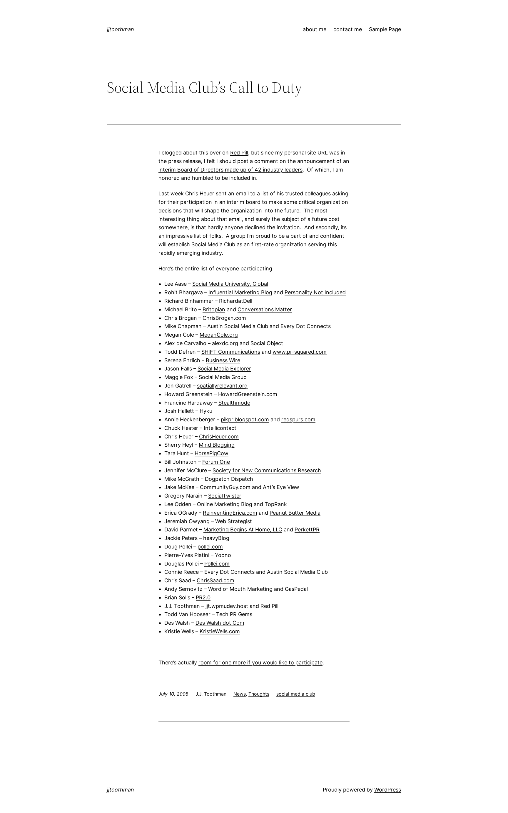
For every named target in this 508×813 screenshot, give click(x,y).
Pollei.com (217, 564)
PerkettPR (307, 529)
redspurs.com (298, 419)
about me (314, 29)
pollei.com (210, 546)
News (239, 694)
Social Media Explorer (224, 368)
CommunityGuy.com (225, 487)
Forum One (216, 462)
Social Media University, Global (230, 284)
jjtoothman (120, 29)
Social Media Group (223, 377)
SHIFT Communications (230, 352)
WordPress (387, 790)
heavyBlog (216, 538)
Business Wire (223, 360)
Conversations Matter (265, 309)
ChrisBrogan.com (224, 318)
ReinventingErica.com (230, 513)
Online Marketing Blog (224, 504)
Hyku (206, 411)
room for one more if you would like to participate (260, 662)
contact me (347, 29)
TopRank (276, 504)
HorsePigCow (211, 453)
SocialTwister (224, 496)
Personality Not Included (315, 292)
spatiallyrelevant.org (222, 386)
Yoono (223, 555)
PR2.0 (203, 597)
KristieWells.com (220, 631)
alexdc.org (225, 343)
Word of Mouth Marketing (240, 589)
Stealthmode (234, 403)
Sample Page (385, 29)
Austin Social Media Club (237, 326)
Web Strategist (233, 521)
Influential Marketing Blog (240, 292)
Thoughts (258, 694)
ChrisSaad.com (215, 580)
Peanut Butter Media (295, 513)
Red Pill (239, 152)
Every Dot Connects (305, 326)
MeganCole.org (219, 335)
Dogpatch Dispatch (229, 479)
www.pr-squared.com (300, 352)
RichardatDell (235, 301)
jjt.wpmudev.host (226, 606)
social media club (295, 694)
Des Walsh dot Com (219, 623)
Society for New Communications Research (267, 470)
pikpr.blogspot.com (245, 419)
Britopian (214, 309)
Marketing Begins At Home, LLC (242, 529)
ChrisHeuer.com (219, 436)
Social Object (266, 343)
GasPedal (296, 589)
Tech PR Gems (234, 614)
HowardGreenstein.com (247, 394)
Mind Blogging (217, 445)
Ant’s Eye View (281, 487)
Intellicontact (220, 428)
